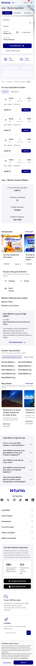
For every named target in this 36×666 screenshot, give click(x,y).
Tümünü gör (29, 232)
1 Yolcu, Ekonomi (8, 39)
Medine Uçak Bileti (19, 82)
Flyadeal (17, 210)
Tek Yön (5, 92)
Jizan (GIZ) (17, 220)
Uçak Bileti (10, 82)
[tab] (7, 13)
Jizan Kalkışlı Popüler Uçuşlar (12, 357)
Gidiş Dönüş (15, 92)
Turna (3, 82)
